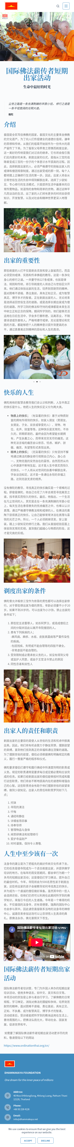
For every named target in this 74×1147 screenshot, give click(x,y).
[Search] (58, 6)
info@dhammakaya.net (25, 1119)
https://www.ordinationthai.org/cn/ (26, 1045)
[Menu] (66, 6)
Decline (45, 1140)
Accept (28, 1140)
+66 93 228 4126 (21, 1109)
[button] (8, 357)
